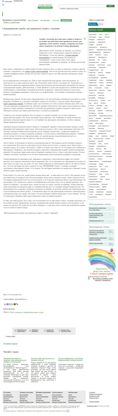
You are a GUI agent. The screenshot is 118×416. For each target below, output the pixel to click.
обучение (105, 184)
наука (109, 90)
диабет (91, 108)
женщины (108, 194)
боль (100, 143)
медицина (106, 52)
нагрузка (109, 192)
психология (101, 65)
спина (107, 174)
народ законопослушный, (13, 103)
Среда (70, 394)
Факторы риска (72, 392)
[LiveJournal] (17, 304)
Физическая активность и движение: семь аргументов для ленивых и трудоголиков (14, 360)
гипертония (93, 90)
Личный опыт (66, 20)
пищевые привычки (95, 182)
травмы (107, 72)
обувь (100, 174)
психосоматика (94, 184)
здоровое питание (105, 131)
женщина (92, 141)
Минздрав (92, 126)
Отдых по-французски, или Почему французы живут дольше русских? (70, 359)
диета (96, 103)
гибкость (91, 151)
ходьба (91, 192)
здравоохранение (95, 52)
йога (90, 88)
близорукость (102, 57)
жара (100, 37)
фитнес (91, 50)
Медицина (39, 394)
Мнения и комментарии (11, 22)
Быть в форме (33, 20)
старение (101, 75)
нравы (101, 164)
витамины (92, 113)
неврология (93, 166)
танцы (106, 88)
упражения (99, 192)
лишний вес (101, 42)
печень (103, 100)
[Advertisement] (20, 51)
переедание (93, 179)
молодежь (92, 98)
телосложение (101, 189)
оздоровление (93, 121)
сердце (91, 44)
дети (106, 34)
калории (91, 146)
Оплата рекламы (94, 401)
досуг (109, 65)
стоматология (106, 154)
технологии (92, 131)
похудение (102, 67)
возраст (100, 110)
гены (100, 34)
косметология (93, 169)
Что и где (56, 20)
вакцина (109, 85)
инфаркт (92, 39)
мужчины (104, 77)
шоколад (99, 44)
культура (98, 118)
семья (101, 80)
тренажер (109, 156)
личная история (94, 187)
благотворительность (96, 156)
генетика (101, 95)
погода (107, 138)
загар (91, 123)
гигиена (103, 103)
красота (103, 169)
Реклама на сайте (94, 396)
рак (102, 70)
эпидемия (109, 80)
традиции (92, 133)
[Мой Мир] (15, 304)
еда (90, 103)
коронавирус (93, 197)
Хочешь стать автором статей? (66, 330)
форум (104, 187)
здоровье (92, 42)
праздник (100, 93)
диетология (93, 116)
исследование (93, 77)
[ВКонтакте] (7, 304)
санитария (92, 37)
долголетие (93, 34)
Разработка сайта (92, 406)
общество (92, 72)
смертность (101, 39)
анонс (106, 143)
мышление (107, 118)
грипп (102, 85)
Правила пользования (95, 394)
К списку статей (10, 336)
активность (103, 47)
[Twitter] (10, 304)
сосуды (91, 149)
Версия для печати (9, 308)
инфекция (101, 98)
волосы (98, 149)
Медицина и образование (43, 392)
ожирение (92, 75)
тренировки (93, 80)
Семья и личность (57, 392)
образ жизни (99, 123)
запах (106, 108)
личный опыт (93, 176)
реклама (99, 105)
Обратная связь (94, 398)
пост (100, 166)
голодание (92, 143)
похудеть (92, 159)
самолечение (93, 171)
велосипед (92, 67)
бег (99, 60)
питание (98, 55)
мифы (91, 136)
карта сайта (8, 1)
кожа (97, 136)
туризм (102, 176)
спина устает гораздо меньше (36, 71)
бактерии (101, 128)
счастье (91, 105)
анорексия (108, 151)
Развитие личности (57, 396)
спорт (91, 55)
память (101, 83)
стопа (91, 194)
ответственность (103, 126)
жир (106, 105)
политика (104, 136)
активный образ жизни (30, 312)
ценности (104, 121)
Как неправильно (8, 396)
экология (92, 65)
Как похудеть (45, 20)
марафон (92, 60)
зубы (101, 179)
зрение (98, 108)
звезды (91, 189)
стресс (106, 55)
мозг (105, 149)
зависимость (93, 47)
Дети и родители (57, 394)
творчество (92, 83)
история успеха (94, 154)
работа (100, 72)
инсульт (107, 37)
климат (103, 62)
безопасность (93, 100)
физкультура (102, 133)
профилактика (93, 70)
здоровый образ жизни (104, 50)
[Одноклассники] (12, 304)
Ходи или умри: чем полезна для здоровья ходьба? (42, 359)
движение (92, 57)
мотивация (99, 194)
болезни (102, 90)
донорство (92, 95)
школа (108, 179)
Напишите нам (18, 0)
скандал (100, 141)
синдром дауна (107, 161)
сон (109, 100)
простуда (92, 110)
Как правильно (7, 394)
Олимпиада (92, 164)
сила (106, 166)
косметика (109, 110)
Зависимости (72, 396)
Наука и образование (42, 396)
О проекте (92, 392)
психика (100, 113)
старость (92, 93)
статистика (98, 88)
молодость (92, 174)
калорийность (101, 146)
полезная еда (98, 138)
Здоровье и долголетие (26, 392)
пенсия (99, 151)
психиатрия (104, 171)
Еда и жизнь (6, 392)
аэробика (92, 128)
